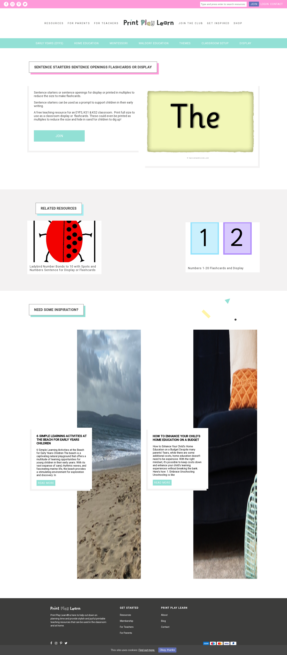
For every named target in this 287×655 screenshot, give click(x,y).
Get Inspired (218, 23)
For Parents (79, 23)
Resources (54, 23)
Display (245, 43)
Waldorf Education (154, 43)
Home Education (86, 43)
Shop (238, 23)
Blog (163, 621)
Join (254, 4)
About (164, 615)
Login (264, 4)
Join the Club (191, 23)
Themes (185, 43)
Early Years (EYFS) (49, 43)
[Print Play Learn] (149, 28)
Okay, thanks (167, 650)
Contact (276, 4)
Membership (126, 621)
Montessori (119, 43)
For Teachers (106, 23)
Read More (46, 483)
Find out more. (147, 650)
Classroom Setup (215, 43)
